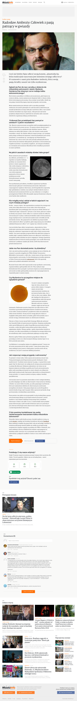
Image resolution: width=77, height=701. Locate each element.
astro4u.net (30, 259)
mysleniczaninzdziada (13, 544)
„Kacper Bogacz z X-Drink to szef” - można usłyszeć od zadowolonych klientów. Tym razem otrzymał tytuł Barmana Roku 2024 (44, 624)
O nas (14, 698)
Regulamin (31, 698)
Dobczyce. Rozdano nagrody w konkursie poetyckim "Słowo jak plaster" (37, 640)
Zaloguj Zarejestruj (68, 2)
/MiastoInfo (40, 440)
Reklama (40, 2)
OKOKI (9, 552)
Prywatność (25, 698)
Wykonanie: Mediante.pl (67, 698)
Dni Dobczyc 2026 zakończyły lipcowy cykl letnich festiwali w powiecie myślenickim (36, 655)
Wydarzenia (18, 2)
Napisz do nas (9, 692)
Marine (9, 574)
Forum (30, 2)
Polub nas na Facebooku (66, 692)
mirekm (9, 584)
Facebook (46, 421)
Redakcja (4, 29)
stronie (15, 421)
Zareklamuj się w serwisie (26, 692)
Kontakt (35, 2)
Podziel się (14, 482)
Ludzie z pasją (6, 19)
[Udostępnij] (3, 79)
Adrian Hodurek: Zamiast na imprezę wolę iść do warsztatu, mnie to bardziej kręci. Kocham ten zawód (17, 626)
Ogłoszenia (24, 2)
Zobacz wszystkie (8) (28, 591)
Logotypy (18, 698)
